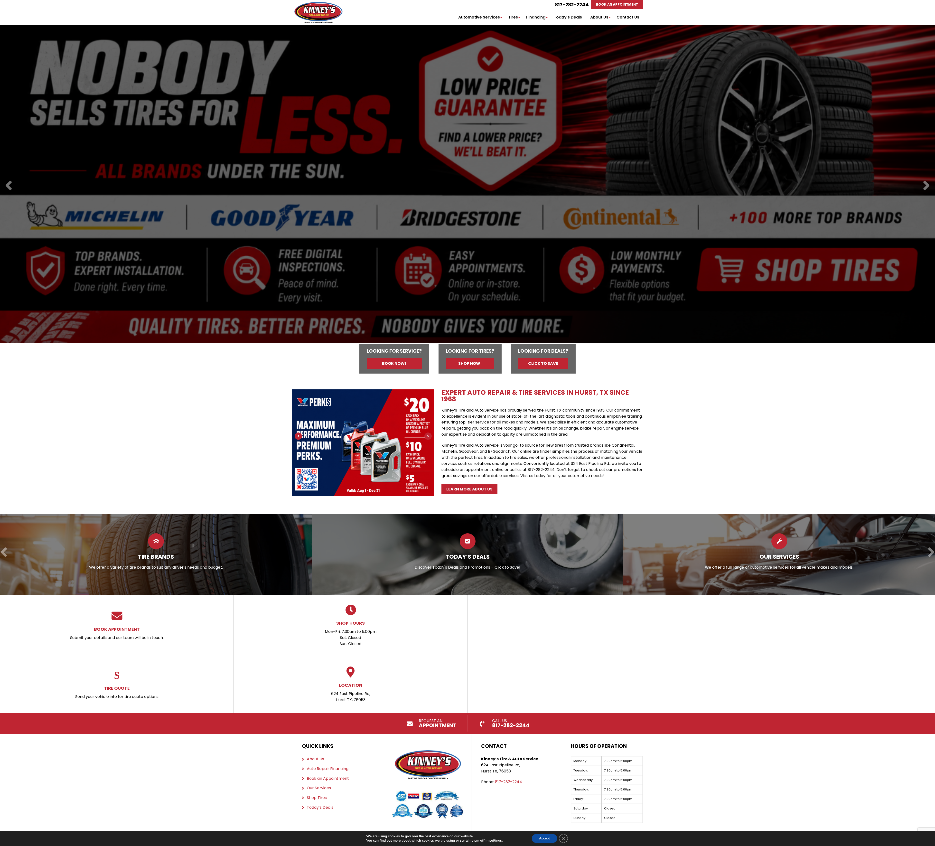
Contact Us (628, 17)
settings (495, 840)
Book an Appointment (328, 778)
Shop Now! (470, 363)
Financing (535, 17)
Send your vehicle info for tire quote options (117, 692)
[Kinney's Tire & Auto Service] (318, 5)
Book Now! (394, 363)
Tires (513, 17)
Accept (544, 838)
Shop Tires (317, 797)
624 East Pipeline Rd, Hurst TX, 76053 (350, 692)
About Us (599, 17)
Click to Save (543, 363)
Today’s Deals (568, 17)
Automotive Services (479, 17)
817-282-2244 (572, 4)
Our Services (319, 788)
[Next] (926, 186)
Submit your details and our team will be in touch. (117, 633)
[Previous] (8, 186)
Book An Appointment (617, 4)
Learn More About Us (469, 489)
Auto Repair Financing (327, 768)
